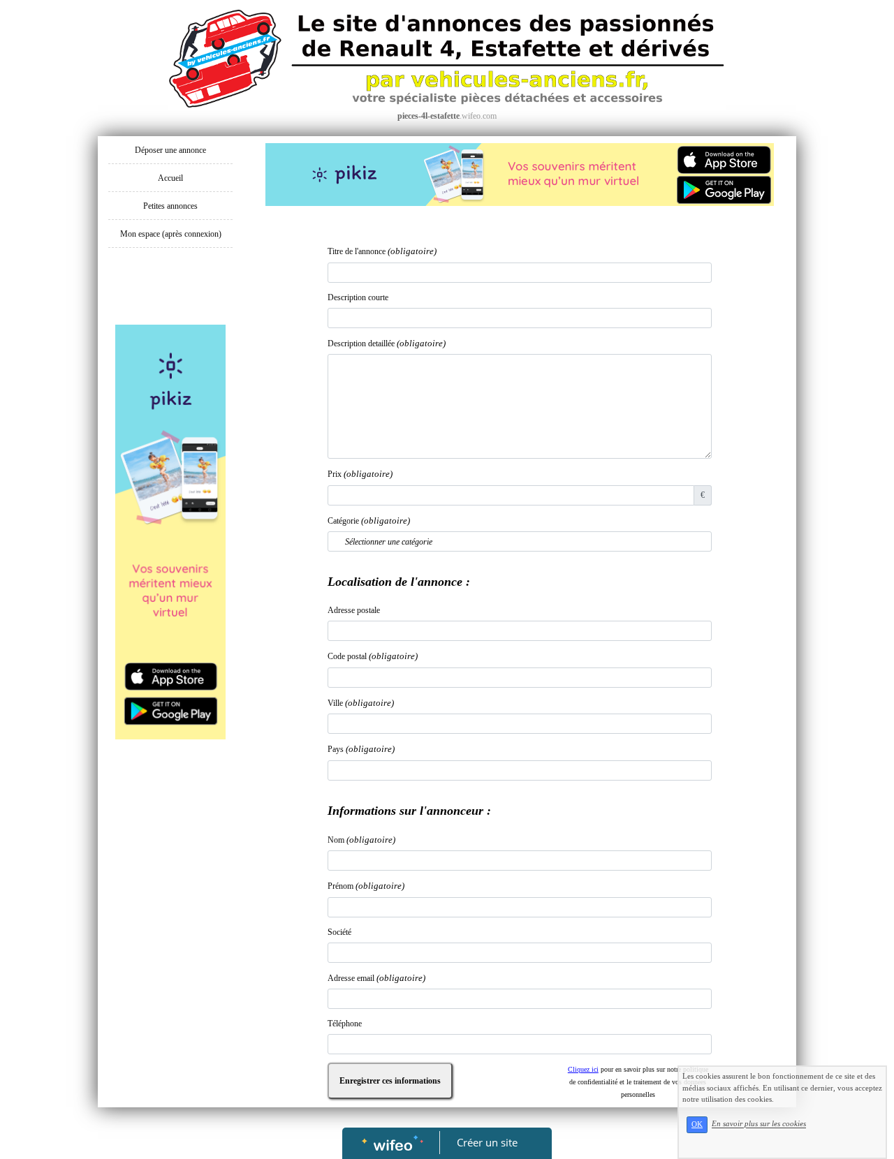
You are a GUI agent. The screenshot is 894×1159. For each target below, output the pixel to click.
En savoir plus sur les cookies (759, 1124)
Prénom (366, 885)
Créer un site (487, 1142)
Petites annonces (170, 206)
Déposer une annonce (170, 150)
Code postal (373, 656)
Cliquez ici (583, 1069)
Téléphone (345, 1023)
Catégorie (369, 520)
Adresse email (376, 978)
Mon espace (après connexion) (170, 234)
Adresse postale (354, 610)
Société (339, 932)
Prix (360, 473)
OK (697, 1124)
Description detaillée (387, 343)
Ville (361, 702)
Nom (361, 839)
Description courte (358, 297)
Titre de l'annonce (382, 251)
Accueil (170, 178)
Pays (361, 749)
